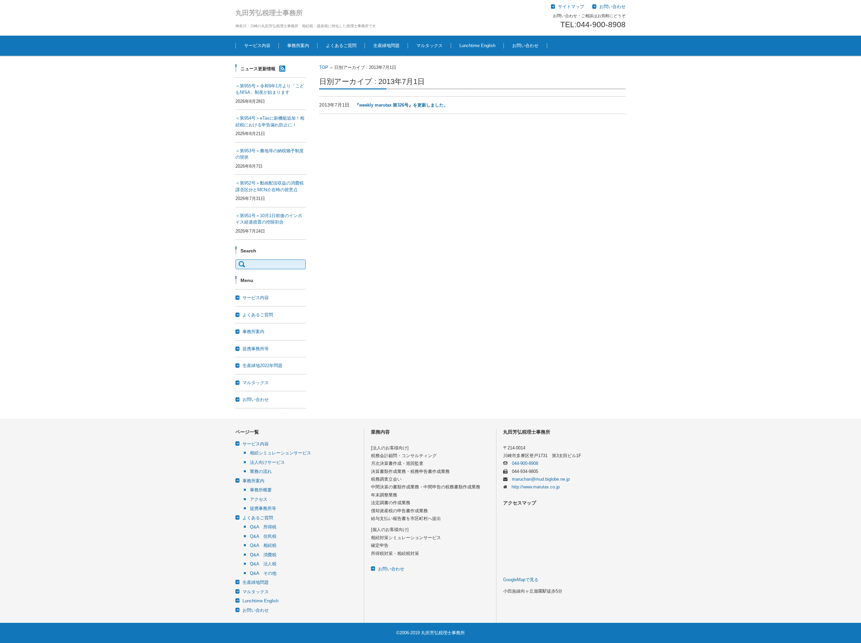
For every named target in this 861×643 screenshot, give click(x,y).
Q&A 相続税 (263, 545)
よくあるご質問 (341, 45)
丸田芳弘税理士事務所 (269, 12)
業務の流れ (261, 471)
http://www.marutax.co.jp (533, 486)
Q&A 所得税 (263, 526)
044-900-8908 (523, 463)
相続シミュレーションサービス (280, 452)
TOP (323, 67)
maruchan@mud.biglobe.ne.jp (539, 479)
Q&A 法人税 (263, 563)
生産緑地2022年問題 (262, 365)
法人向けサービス (267, 462)
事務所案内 (298, 45)
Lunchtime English (477, 45)
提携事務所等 (255, 348)
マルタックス (429, 45)
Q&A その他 (263, 573)
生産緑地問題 (386, 45)
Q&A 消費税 (263, 554)
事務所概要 (261, 489)
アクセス (258, 499)
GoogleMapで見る (520, 579)
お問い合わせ (525, 45)
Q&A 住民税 (263, 536)
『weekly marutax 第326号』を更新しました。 (401, 105)
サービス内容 (257, 45)
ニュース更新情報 (257, 68)
